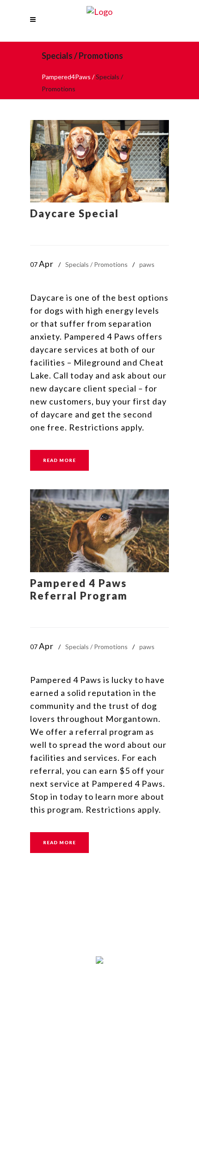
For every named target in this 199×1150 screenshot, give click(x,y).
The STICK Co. (137, 1040)
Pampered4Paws (66, 77)
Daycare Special (74, 213)
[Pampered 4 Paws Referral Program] (99, 530)
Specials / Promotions (96, 264)
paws (147, 264)
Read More (59, 460)
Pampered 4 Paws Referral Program (79, 589)
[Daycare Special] (99, 161)
